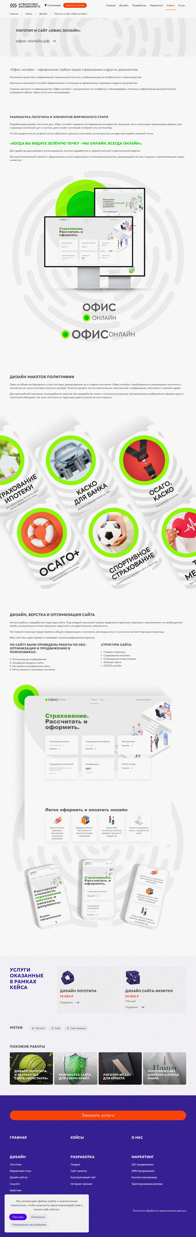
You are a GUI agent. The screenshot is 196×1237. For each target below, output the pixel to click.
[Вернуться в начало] (25, 5)
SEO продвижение (142, 1164)
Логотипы (15, 1164)
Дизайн (18, 1157)
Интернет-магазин (81, 1184)
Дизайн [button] (123, 5)
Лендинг (75, 1164)
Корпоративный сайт (83, 1177)
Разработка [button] (139, 5)
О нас (181, 5)
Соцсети (15, 1184)
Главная (111, 5)
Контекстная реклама (144, 1177)
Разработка (82, 1157)
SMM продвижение (143, 1171)
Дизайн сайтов (19, 1177)
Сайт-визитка (79, 1171)
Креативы (15, 1190)
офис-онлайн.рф (32, 41)
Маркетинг (143, 1157)
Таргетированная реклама (147, 1184)
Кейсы (171, 5)
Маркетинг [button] (156, 5)
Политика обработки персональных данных (159, 1210)
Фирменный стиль (20, 1171)
